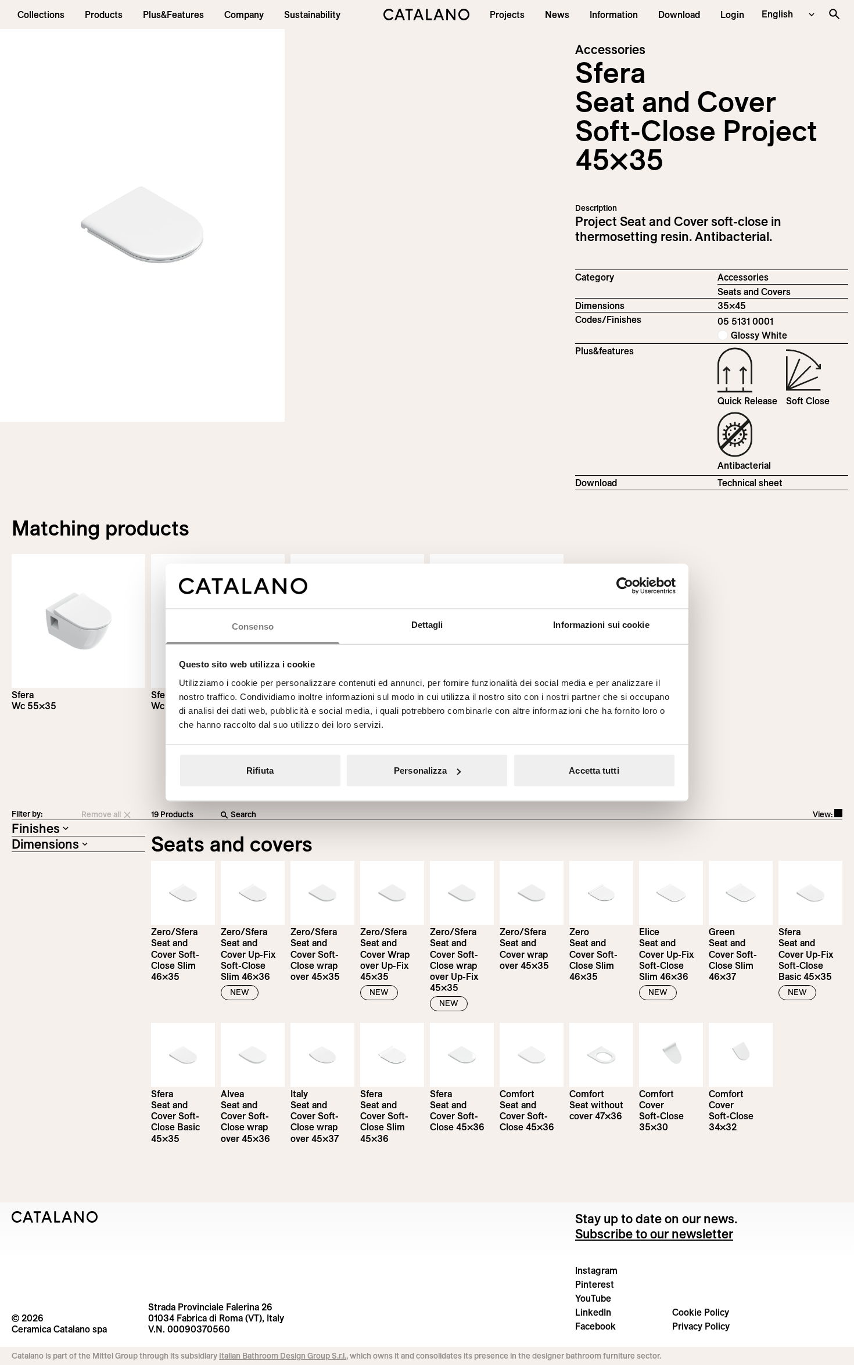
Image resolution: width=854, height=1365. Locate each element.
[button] (41, 14)
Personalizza (420, 770)
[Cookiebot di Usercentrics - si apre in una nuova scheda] (625, 586)
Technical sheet (750, 482)
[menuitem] (173, 14)
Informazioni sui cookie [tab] (601, 624)
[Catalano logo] (427, 14)
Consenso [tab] (253, 626)
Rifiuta (260, 770)
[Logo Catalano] (55, 1217)
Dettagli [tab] (427, 624)
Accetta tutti (594, 770)
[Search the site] (834, 14)
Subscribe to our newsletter (654, 1234)
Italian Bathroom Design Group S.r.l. (282, 1355)
